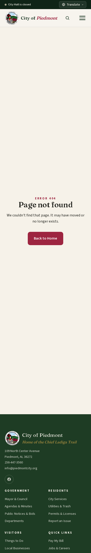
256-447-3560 (14, 462)
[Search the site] (67, 18)
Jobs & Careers (59, 548)
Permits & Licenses (62, 513)
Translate (73, 5)
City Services (57, 499)
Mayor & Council (16, 499)
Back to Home (45, 238)
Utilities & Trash (59, 506)
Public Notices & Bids (20, 513)
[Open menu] (82, 18)
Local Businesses (17, 548)
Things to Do (14, 540)
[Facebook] (9, 479)
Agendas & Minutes (18, 506)
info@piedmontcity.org (21, 468)
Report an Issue (59, 520)
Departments (14, 520)
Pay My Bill (55, 540)
